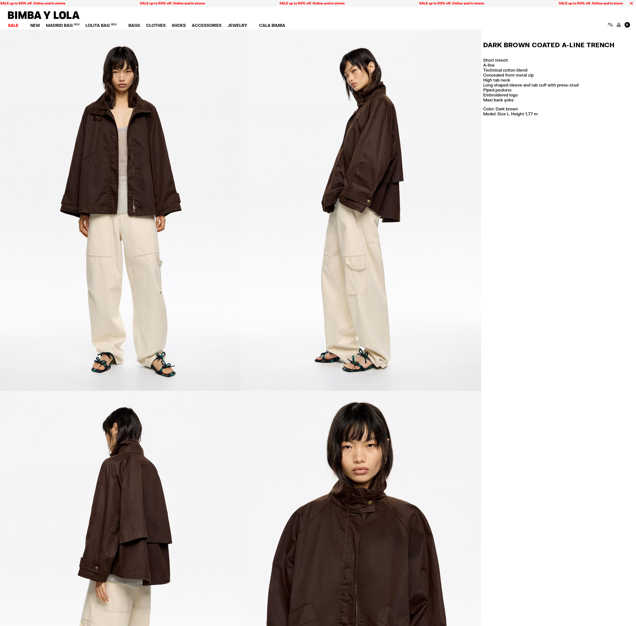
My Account (619, 25)
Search (610, 24)
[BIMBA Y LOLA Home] (44, 18)
